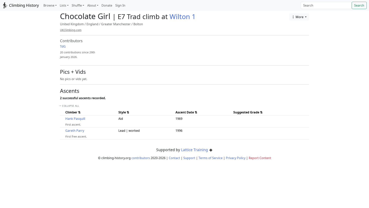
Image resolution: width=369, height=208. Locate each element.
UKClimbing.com (70, 30)
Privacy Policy (235, 158)
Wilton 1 (183, 16)
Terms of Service (211, 158)
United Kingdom (72, 24)
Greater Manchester (116, 24)
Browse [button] (48, 5)
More (299, 17)
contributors (140, 158)
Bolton (138, 24)
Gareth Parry (74, 130)
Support (189, 158)
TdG (63, 46)
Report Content (260, 158)
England (92, 24)
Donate (106, 5)
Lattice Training (195, 149)
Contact (174, 158)
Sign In (120, 5)
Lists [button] (63, 5)
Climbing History (23, 5)
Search (359, 5)
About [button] (91, 5)
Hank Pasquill (75, 119)
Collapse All (70, 105)
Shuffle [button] (77, 5)
